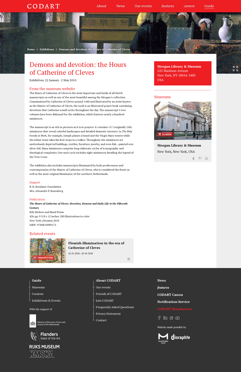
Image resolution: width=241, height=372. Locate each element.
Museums (38, 287)
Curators (37, 294)
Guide (209, 5)
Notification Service (173, 301)
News (120, 5)
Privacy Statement (108, 314)
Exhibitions (47, 49)
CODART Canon (170, 294)
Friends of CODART (109, 294)
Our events (143, 5)
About (101, 5)
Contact (101, 320)
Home (31, 49)
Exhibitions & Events (46, 300)
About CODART (108, 280)
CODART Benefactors (174, 309)
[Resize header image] (235, 68)
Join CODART (105, 300)
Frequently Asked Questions (115, 307)
